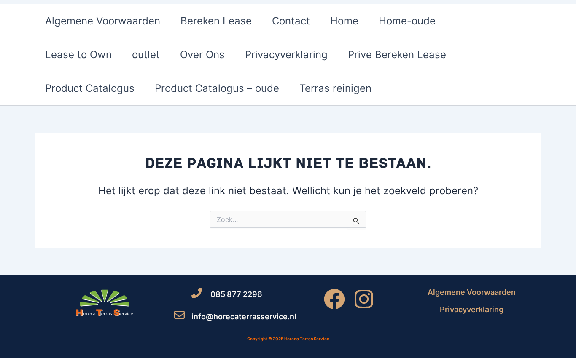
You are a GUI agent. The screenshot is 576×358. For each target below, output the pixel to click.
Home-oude (407, 21)
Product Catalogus (90, 88)
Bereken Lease (216, 21)
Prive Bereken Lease (397, 54)
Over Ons (202, 54)
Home (344, 21)
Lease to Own (78, 54)
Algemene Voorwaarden (102, 21)
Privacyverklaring (286, 54)
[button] (529, 55)
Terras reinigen (335, 88)
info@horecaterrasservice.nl (243, 316)
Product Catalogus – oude (217, 88)
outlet (146, 54)
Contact (291, 21)
